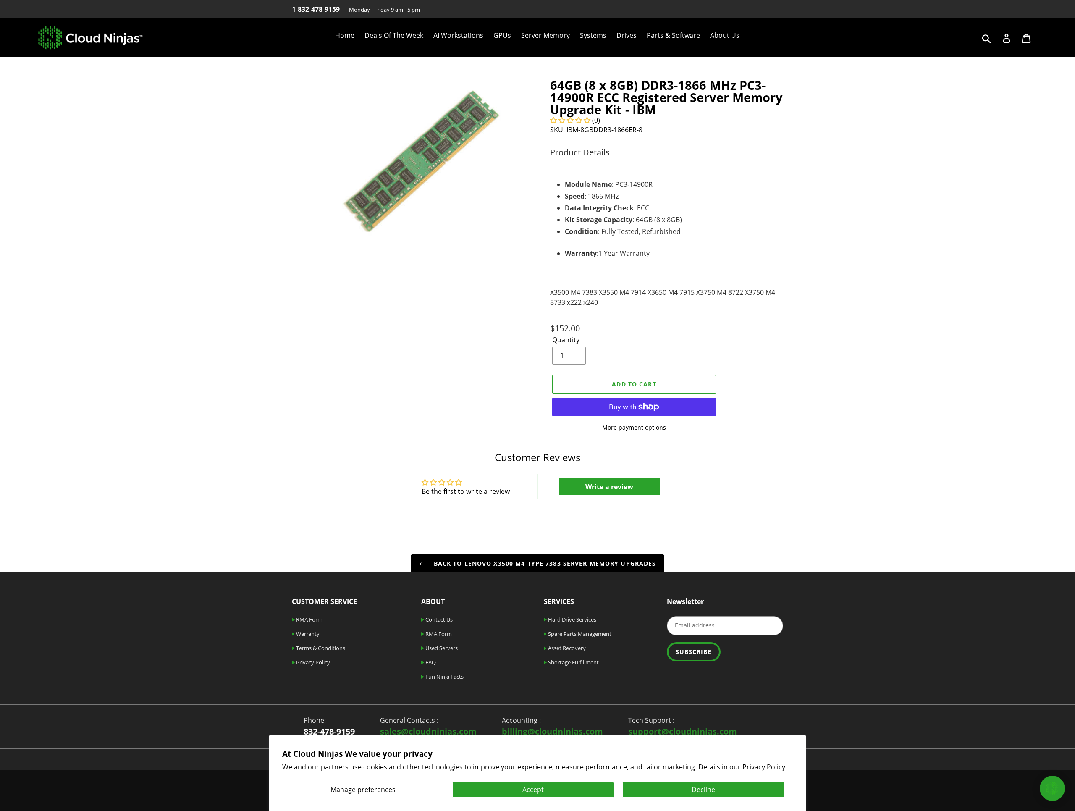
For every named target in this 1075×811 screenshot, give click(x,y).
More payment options (634, 427)
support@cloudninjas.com (682, 731)
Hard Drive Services (571, 619)
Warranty (307, 634)
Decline (703, 789)
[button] (570, 120)
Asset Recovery (566, 648)
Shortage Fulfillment (573, 662)
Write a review (609, 486)
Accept (533, 789)
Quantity (565, 339)
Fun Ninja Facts (444, 676)
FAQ (430, 662)
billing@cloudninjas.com (552, 731)
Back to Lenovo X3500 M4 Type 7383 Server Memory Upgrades (544, 563)
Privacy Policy (763, 767)
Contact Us (438, 619)
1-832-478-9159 (316, 9)
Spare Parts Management (579, 634)
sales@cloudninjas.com (428, 731)
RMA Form (308, 619)
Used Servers (441, 648)
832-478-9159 (329, 731)
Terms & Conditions (320, 648)
